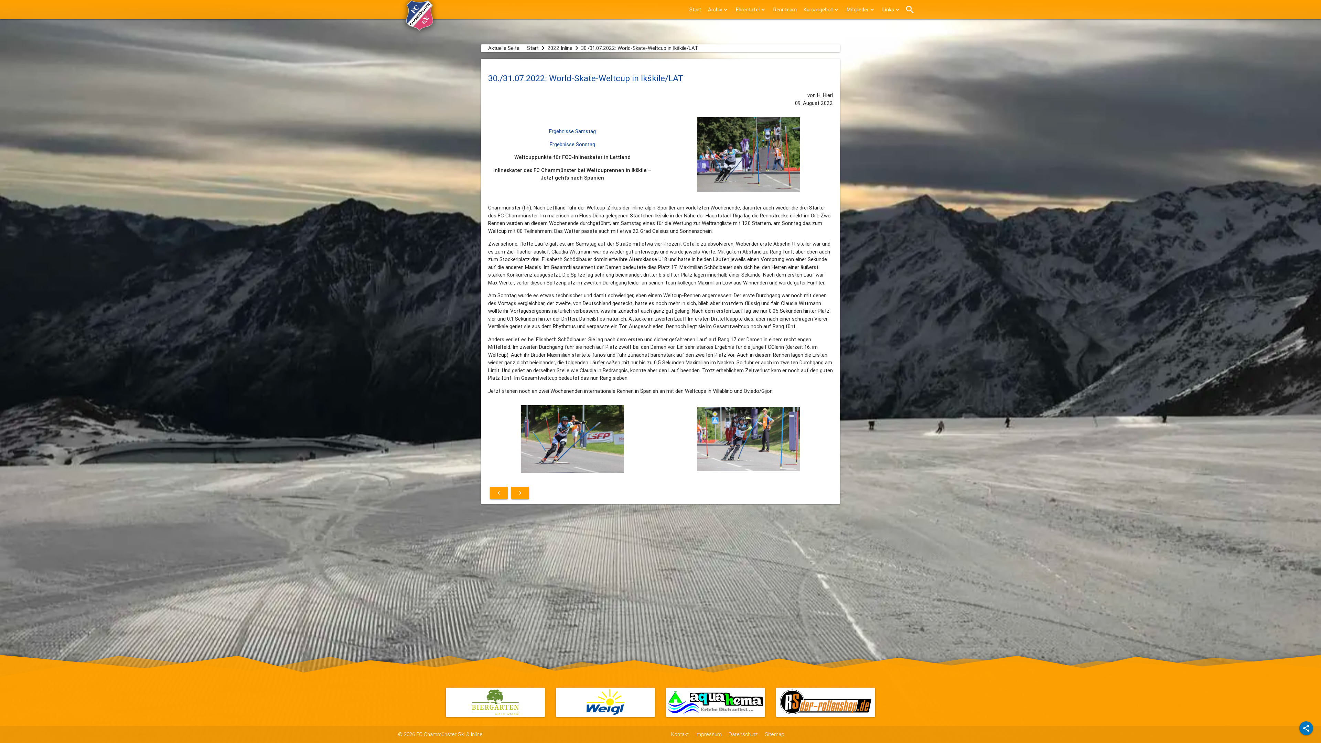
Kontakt (680, 734)
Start (695, 9)
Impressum (709, 734)
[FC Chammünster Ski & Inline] (419, 27)
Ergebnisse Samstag (572, 131)
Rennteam (785, 9)
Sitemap (774, 734)
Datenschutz (743, 734)
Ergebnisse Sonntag (572, 144)
